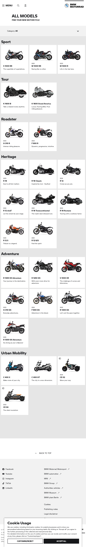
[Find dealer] (25, 5)
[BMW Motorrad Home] (74, 6)
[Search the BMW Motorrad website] (18, 5)
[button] (7, 5)
